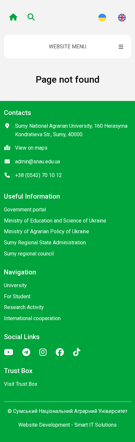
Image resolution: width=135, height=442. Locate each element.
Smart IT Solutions (95, 425)
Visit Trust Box (20, 384)
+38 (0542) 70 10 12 (38, 175)
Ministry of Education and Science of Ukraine (55, 221)
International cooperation (32, 318)
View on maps (31, 148)
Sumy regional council (29, 254)
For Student (17, 296)
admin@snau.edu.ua (37, 161)
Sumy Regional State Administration (45, 242)
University (15, 285)
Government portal (25, 209)
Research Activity (24, 307)
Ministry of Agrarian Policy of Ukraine (46, 231)
